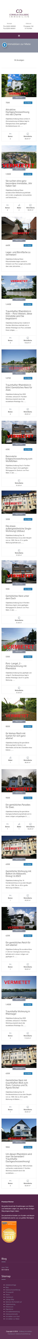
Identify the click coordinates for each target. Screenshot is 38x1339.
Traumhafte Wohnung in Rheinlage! (18, 1012)
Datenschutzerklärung (13, 1290)
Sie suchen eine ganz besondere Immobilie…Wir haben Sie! (19, 183)
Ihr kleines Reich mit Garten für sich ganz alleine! (16, 735)
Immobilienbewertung (13, 1311)
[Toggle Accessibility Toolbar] (4, 45)
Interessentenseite (12, 1314)
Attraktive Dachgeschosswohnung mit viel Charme (17, 112)
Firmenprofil (9, 1292)
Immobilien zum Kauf (13, 1316)
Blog (7, 1287)
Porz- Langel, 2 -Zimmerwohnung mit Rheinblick (16, 666)
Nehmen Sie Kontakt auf (14, 1302)
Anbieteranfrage (11, 1285)
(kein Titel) (5, 1267)
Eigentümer (9, 1309)
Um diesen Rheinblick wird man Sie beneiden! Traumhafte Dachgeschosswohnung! (19, 1158)
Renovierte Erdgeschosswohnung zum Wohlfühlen (19, 458)
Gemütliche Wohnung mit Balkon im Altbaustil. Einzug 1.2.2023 (18, 873)
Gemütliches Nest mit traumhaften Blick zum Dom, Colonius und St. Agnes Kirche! (17, 1084)
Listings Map (10, 1299)
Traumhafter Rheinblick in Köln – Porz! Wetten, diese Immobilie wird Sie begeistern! (19, 315)
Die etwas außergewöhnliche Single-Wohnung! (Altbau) (19, 528)
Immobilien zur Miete (12, 1319)
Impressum (9, 1297)
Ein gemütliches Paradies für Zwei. (18, 805)
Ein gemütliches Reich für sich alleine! (18, 943)
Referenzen (9, 1307)
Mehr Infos (19, 97)
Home (8, 1294)
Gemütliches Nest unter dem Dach (17, 597)
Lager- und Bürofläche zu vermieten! (18, 253)
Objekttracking (10, 1304)
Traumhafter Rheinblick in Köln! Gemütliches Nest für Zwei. (19, 387)
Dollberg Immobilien (25, 1331)
